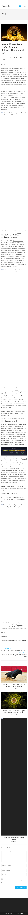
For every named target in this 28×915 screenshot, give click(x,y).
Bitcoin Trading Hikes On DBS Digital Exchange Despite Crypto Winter (14, 711)
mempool (24, 459)
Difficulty (14, 640)
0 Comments (6, 60)
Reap (6, 641)
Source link (4, 636)
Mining (24, 640)
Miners (21, 640)
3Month (6, 640)
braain (19, 233)
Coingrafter (6, 6)
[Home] (1, 16)
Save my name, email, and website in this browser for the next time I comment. (12, 882)
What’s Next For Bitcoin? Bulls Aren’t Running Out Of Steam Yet (14, 685)
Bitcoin (22, 58)
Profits (3, 641)
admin (5, 58)
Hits (18, 640)
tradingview (19, 625)
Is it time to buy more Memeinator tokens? (14, 838)
